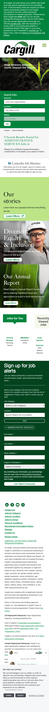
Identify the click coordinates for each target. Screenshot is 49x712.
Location (7, 106)
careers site (15, 23)
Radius (7, 115)
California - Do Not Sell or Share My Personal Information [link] (21, 541)
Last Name (9, 444)
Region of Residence (13, 462)
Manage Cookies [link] (11, 536)
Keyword (7, 98)
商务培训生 (25, 337)
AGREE (9, 695)
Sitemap (8, 529)
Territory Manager (9, 338)
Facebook (12, 505)
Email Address (10, 453)
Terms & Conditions (13, 523)
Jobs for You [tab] (15, 318)
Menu (44, 45)
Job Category (9, 401)
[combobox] (24, 110)
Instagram (23, 505)
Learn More (16, 216)
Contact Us (10, 532)
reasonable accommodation (29, 623)
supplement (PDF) (27, 628)
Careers (7, 130)
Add (24, 420)
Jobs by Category (13, 513)
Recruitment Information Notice (22, 475)
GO (7, 124)
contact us (34, 30)
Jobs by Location (12, 516)
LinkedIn (7, 505)
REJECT (20, 695)
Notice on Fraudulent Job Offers (24, 34)
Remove (6, 427)
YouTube (17, 505)
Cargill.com (10, 510)
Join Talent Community (24, 484)
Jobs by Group (11, 519)
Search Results (17, 130)
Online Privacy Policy (14, 690)
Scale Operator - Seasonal (39, 341)
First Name (9, 434)
